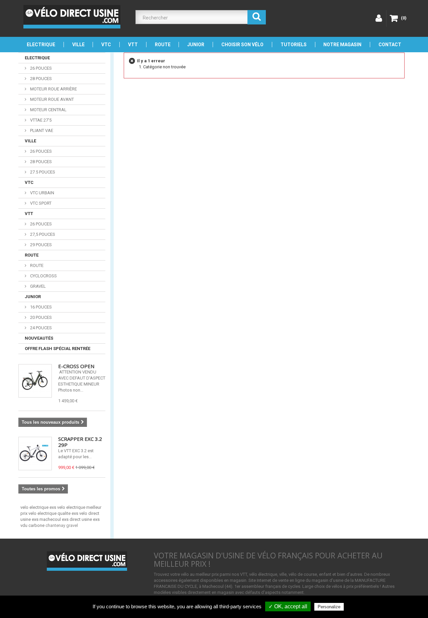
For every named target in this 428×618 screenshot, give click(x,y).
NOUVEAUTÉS (39, 338)
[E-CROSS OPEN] (35, 381)
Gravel (37, 286)
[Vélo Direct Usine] (71, 16)
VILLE (78, 44)
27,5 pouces (42, 234)
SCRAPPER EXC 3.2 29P (80, 441)
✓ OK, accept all (288, 606)
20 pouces (40, 317)
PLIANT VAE (41, 130)
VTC (106, 44)
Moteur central (48, 109)
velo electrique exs (38, 507)
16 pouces (40, 307)
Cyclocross (43, 275)
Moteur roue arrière (53, 88)
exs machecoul (47, 519)
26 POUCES (40, 151)
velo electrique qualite (50, 513)
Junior (195, 44)
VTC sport (40, 203)
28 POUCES (40, 161)
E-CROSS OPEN (76, 366)
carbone (36, 525)
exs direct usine (77, 519)
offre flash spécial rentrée (57, 348)
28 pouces (40, 78)
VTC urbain (41, 192)
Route (163, 44)
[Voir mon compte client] (378, 18)
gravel (72, 525)
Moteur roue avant (51, 99)
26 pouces (40, 68)
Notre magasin (342, 44)
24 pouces (40, 327)
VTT (133, 44)
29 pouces (40, 244)
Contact (390, 44)
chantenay (55, 525)
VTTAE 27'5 (40, 120)
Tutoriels (294, 44)
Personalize (329, 606)
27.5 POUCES (42, 172)
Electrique (41, 44)
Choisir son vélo (242, 44)
